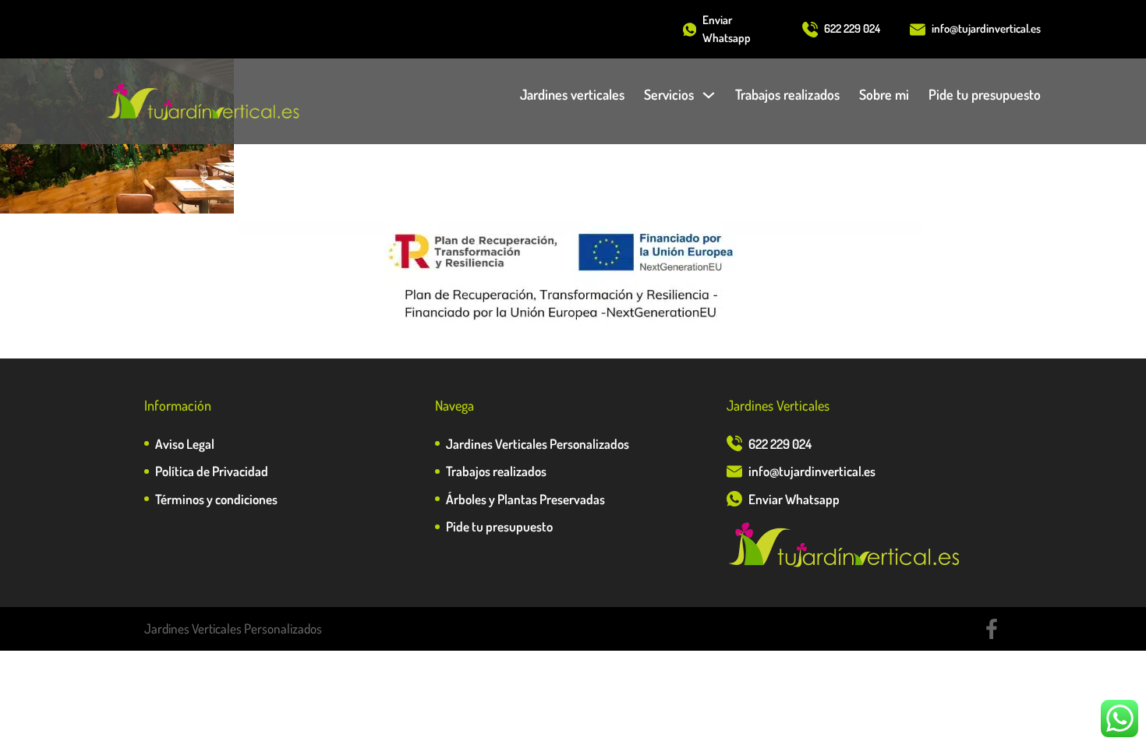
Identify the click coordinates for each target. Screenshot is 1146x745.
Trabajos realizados (787, 94)
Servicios (669, 94)
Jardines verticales (572, 94)
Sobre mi (884, 94)
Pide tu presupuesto (984, 94)
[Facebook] (992, 629)
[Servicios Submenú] (709, 95)
